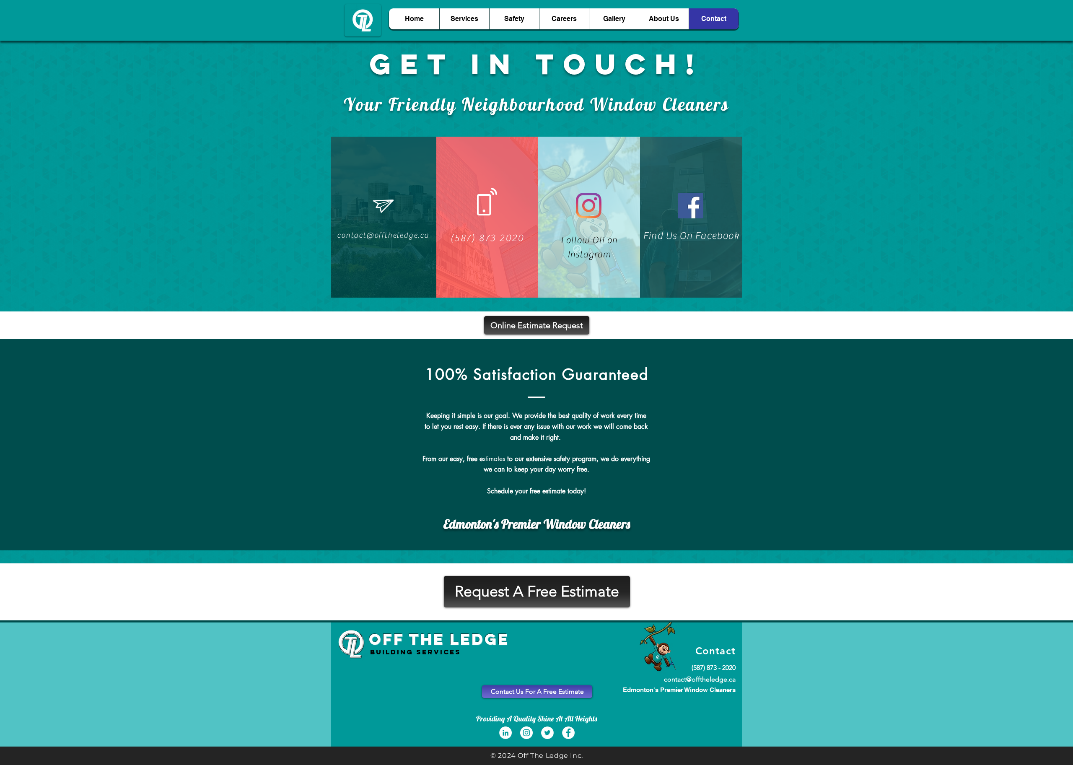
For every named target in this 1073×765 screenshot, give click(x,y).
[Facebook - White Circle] (568, 732)
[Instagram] (588, 205)
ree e (476, 458)
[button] (536, 325)
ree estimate (548, 491)
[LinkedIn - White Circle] (505, 732)
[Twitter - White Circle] (547, 732)
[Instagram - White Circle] (526, 732)
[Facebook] (690, 205)
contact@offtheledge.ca (700, 679)
